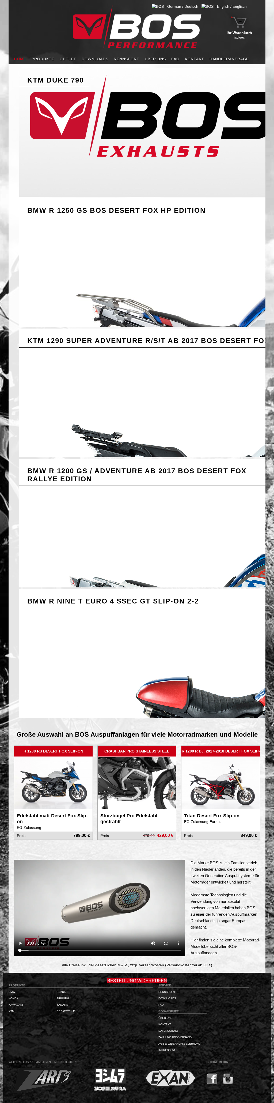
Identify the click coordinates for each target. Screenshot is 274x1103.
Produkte (43, 59)
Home (20, 59)
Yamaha (62, 1004)
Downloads (95, 59)
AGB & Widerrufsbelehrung (179, 1043)
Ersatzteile (66, 1011)
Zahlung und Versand (175, 1037)
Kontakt (194, 59)
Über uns (155, 59)
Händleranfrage (229, 59)
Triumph (63, 998)
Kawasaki (16, 1004)
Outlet (68, 59)
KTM (11, 1011)
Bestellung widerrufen (137, 980)
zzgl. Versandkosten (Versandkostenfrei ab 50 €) (171, 965)
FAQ (175, 59)
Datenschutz (168, 1030)
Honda (13, 998)
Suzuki (62, 991)
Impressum (166, 1050)
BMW (12, 991)
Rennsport (126, 59)
